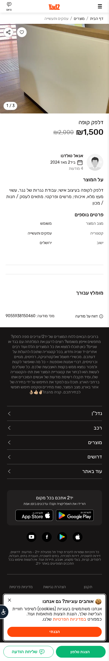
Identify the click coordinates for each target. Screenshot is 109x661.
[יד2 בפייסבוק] (47, 537)
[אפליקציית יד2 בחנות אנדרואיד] (62, 537)
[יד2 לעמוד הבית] (54, 7)
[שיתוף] (8, 32)
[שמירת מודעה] (22, 32)
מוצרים (79, 19)
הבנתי (54, 631)
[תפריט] (100, 6)
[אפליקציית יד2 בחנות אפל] (77, 537)
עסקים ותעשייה (56, 19)
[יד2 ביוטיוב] (31, 537)
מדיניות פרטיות (21, 587)
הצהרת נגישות (54, 587)
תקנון (88, 587)
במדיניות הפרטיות (69, 619)
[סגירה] (9, 600)
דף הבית (96, 19)
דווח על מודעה (86, 316)
